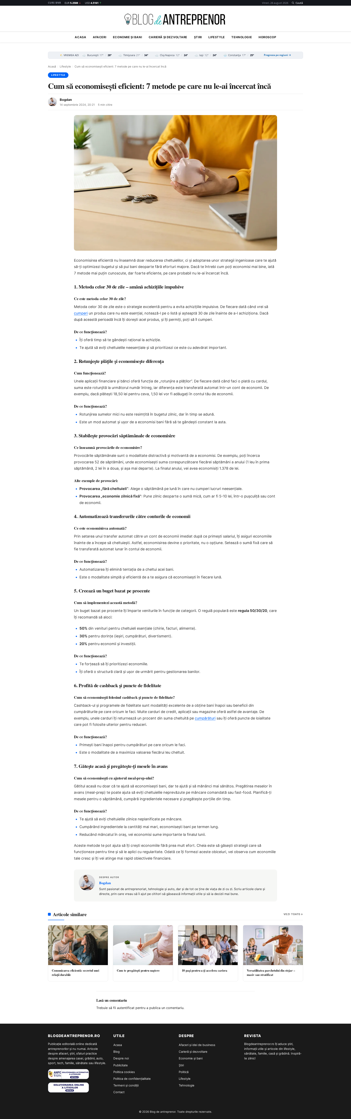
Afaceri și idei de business (197, 1045)
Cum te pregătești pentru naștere (138, 970)
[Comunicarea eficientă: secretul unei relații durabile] (78, 945)
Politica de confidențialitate (132, 1079)
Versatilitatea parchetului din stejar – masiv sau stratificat (271, 972)
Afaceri (99, 37)
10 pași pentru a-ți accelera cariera (205, 970)
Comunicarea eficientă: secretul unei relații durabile (75, 972)
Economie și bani (127, 37)
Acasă (52, 66)
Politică (183, 1072)
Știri (198, 37)
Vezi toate (292, 914)
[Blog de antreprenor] (175, 19)
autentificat (125, 1008)
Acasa (80, 37)
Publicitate (120, 1065)
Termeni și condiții (126, 1085)
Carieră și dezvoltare (168, 37)
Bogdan (66, 100)
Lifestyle (216, 37)
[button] (297, 2)
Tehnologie (241, 37)
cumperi (81, 313)
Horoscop (267, 37)
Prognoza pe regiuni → (277, 55)
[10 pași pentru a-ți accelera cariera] (208, 945)
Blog (116, 1052)
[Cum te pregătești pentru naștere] (143, 945)
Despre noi (121, 1058)
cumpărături (205, 718)
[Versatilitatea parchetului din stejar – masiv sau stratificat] (273, 945)
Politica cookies (124, 1072)
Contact (119, 1092)
